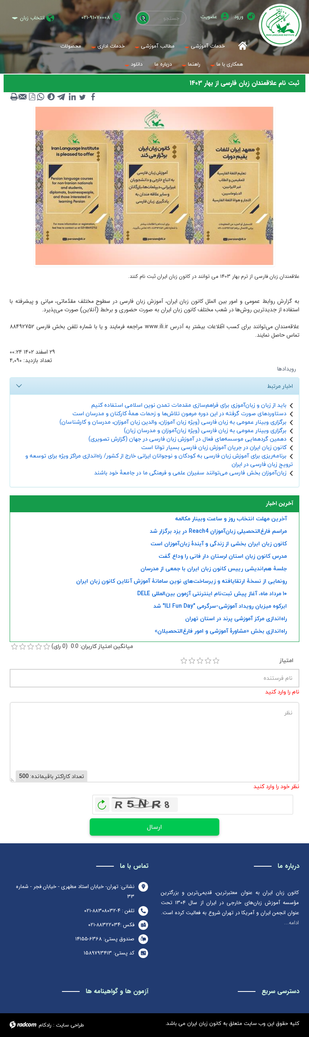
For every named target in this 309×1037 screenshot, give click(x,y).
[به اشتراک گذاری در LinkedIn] (72, 96)
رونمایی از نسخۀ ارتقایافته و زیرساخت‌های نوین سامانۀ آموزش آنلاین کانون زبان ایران (181, 581)
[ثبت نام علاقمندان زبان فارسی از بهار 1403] (154, 185)
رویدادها (286, 368)
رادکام (45, 1024)
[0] (14, 646)
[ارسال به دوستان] (23, 96)
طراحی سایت (70, 1024)
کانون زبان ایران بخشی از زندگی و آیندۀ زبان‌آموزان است (218, 543)
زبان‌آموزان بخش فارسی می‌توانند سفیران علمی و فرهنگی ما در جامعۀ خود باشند (190, 473)
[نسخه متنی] (14, 96)
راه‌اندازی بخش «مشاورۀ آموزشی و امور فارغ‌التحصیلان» (220, 631)
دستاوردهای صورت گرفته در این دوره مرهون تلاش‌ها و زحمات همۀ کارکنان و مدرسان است (179, 413)
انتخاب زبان (32, 18)
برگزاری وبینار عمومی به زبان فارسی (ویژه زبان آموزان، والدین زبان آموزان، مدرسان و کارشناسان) (173, 422)
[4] (208, 660)
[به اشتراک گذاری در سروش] (51, 96)
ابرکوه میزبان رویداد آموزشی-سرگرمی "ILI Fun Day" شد (220, 606)
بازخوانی (102, 802)
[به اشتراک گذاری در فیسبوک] (93, 96)
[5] (216, 660)
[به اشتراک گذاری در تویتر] (82, 96)
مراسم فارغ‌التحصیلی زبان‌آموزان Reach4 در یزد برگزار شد (218, 531)
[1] (183, 660)
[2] (192, 660)
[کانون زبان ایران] (280, 25)
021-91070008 (95, 17)
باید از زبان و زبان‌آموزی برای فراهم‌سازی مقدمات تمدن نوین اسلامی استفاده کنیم (188, 405)
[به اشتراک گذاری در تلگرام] (61, 96)
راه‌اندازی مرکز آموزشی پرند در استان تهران (236, 618)
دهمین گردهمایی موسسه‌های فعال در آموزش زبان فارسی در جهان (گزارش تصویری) (187, 439)
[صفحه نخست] (240, 46)
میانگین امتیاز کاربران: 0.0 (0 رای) (92, 646)
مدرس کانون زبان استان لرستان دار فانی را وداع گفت (223, 556)
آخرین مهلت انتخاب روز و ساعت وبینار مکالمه (231, 518)
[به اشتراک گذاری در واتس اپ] (40, 96)
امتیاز (286, 660)
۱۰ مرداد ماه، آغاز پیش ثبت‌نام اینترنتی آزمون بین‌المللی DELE (212, 593)
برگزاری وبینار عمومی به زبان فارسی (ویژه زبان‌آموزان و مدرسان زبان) (205, 430)
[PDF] (31, 96)
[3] (200, 660)
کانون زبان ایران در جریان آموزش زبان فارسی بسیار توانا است (213, 447)
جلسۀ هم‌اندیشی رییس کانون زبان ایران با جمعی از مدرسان (213, 568)
